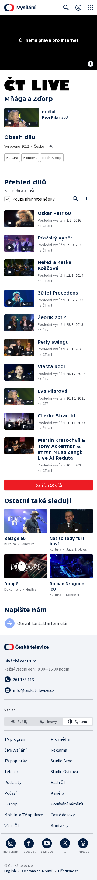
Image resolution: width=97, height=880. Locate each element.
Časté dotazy (63, 814)
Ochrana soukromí (37, 870)
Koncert (30, 157)
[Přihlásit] (78, 7)
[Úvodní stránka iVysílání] (20, 7)
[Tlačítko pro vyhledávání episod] (75, 199)
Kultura (12, 157)
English (10, 870)
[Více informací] (90, 64)
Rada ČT (58, 782)
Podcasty (12, 782)
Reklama (59, 750)
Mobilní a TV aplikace (23, 814)
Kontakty (59, 825)
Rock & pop (51, 157)
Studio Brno (61, 760)
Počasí (10, 793)
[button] (21, 219)
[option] (19, 721)
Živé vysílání (15, 750)
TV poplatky (15, 760)
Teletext (12, 771)
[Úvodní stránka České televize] (27, 647)
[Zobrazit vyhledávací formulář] (66, 7)
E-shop (11, 804)
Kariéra (57, 793)
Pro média (60, 739)
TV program (15, 739)
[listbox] (48, 721)
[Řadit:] (88, 198)
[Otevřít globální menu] (91, 7)
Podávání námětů (67, 804)
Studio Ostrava (64, 771)
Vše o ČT (12, 825)
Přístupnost (68, 870)
